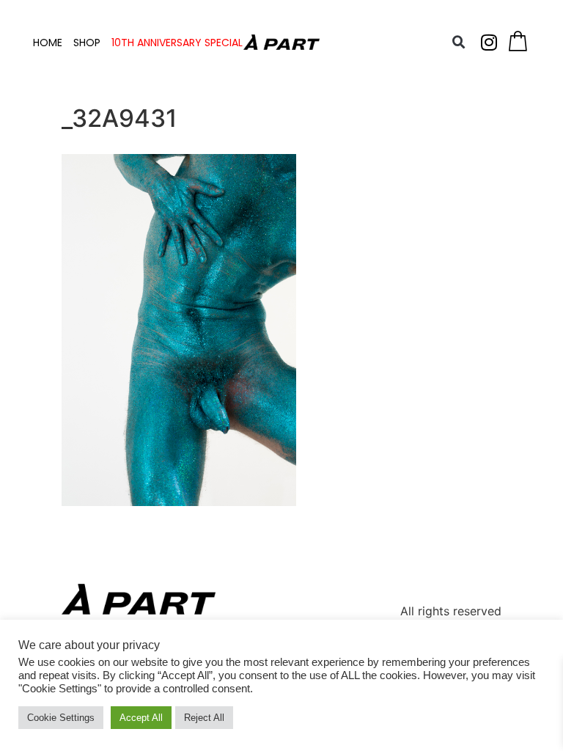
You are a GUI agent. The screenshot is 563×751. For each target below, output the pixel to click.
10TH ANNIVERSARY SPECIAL (177, 42)
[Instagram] (489, 42)
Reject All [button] (204, 717)
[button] (459, 42)
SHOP (86, 42)
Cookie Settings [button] (61, 717)
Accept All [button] (141, 717)
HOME (47, 42)
